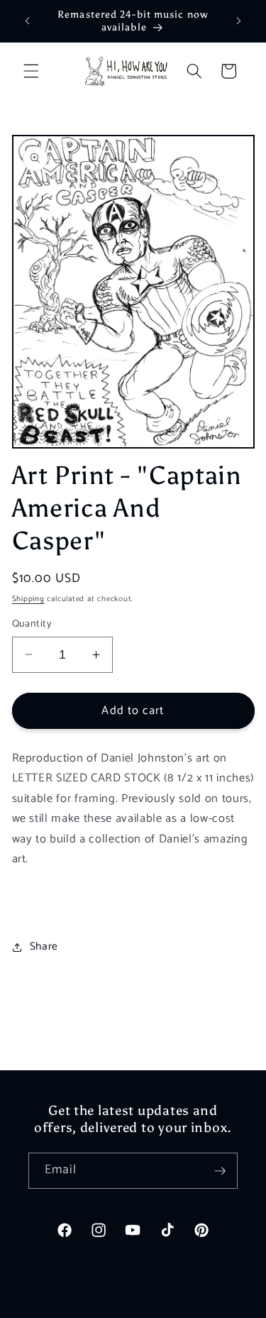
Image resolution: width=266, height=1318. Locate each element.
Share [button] (44, 946)
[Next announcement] (239, 20)
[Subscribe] (220, 1171)
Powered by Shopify (183, 1304)
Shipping (28, 599)
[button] (31, 71)
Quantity (32, 624)
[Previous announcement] (27, 20)
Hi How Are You (109, 1304)
